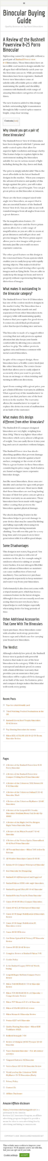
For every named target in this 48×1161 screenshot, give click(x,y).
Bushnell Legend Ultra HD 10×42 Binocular (24, 889)
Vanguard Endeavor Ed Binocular (20, 1060)
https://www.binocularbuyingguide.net (19, 1109)
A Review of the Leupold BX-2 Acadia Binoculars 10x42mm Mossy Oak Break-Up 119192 (24, 813)
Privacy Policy (12, 1081)
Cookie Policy (12, 959)
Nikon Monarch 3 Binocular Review (21, 1014)
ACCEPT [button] (24, 1155)
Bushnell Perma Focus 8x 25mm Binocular (23, 895)
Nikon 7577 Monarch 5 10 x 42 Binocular (23, 1002)
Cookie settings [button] (11, 1155)
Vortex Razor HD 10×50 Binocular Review (23, 1066)
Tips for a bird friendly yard (18, 705)
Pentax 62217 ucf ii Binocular (18, 1020)
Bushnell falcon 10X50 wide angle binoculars (25, 883)
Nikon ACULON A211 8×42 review (20, 1008)
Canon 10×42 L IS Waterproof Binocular (23, 908)
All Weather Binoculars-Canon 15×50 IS (22, 858)
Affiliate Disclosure (14, 1093)
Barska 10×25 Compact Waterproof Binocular (25, 865)
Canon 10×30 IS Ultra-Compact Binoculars (24, 902)
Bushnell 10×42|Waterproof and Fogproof (24, 877)
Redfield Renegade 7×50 (16, 1036)
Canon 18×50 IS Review (15, 932)
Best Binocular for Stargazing (18, 871)
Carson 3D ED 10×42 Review (18, 947)
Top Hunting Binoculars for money (21, 729)
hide (16, 121)
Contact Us (11, 1087)
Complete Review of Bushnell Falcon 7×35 (23, 953)
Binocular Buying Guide (24, 16)
